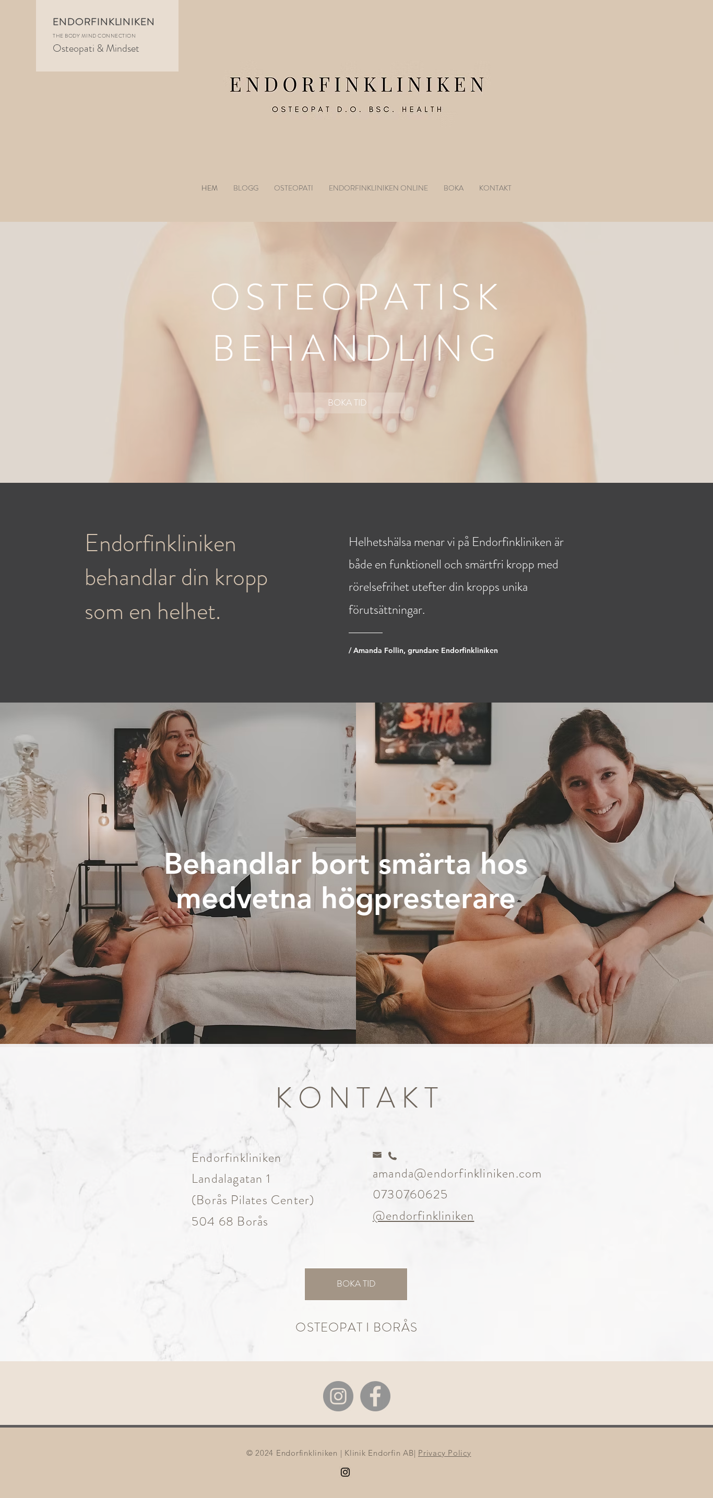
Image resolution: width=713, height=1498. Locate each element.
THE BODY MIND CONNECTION (94, 36)
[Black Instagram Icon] (345, 1472)
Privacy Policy (444, 1453)
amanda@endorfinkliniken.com (457, 1173)
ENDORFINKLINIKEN (104, 22)
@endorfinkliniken (423, 1215)
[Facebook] (375, 1396)
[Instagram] (338, 1396)
